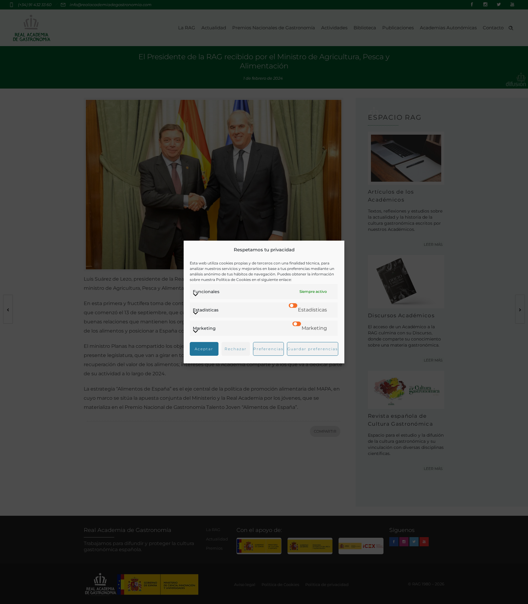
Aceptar (204, 349)
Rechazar (236, 349)
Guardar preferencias (312, 349)
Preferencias (268, 349)
